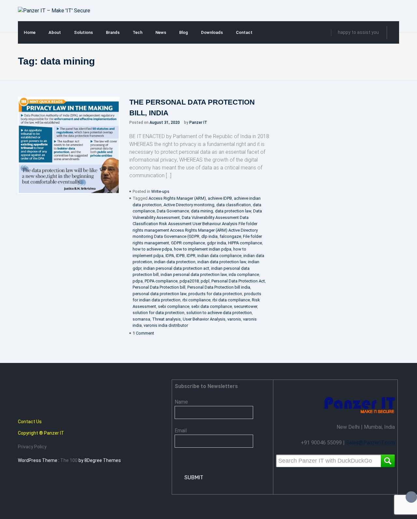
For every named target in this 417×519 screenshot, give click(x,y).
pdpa (138, 281)
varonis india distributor (166, 325)
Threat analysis (166, 319)
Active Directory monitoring (189, 204)
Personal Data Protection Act (238, 281)
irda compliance (244, 274)
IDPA (169, 255)
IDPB (180, 255)
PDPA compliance (161, 281)
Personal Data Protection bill (159, 287)
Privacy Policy (32, 446)
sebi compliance (173, 306)
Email (181, 430)
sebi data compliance (211, 306)
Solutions (83, 32)
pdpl (205, 281)
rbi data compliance (231, 299)
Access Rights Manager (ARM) (177, 198)
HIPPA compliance (245, 242)
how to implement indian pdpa (202, 249)
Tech (137, 32)
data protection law (233, 211)
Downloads (212, 32)
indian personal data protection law (194, 274)
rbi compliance (196, 299)
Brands (113, 32)
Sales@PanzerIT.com (370, 443)
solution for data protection (158, 312)
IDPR (191, 255)
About (55, 32)
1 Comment (143, 333)
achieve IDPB (220, 198)
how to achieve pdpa (152, 249)
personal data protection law (159, 293)
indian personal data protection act (176, 268)
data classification (233, 204)
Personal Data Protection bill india (218, 287)
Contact (244, 32)
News (160, 32)
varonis (234, 319)
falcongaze (230, 236)
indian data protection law (221, 261)
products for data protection (215, 293)
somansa (141, 319)
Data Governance (173, 211)
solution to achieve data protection (219, 312)
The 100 (69, 460)
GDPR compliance (188, 242)
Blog (183, 32)
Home (30, 32)
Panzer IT (198, 122)
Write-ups (160, 191)
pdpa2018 (189, 281)
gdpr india (216, 242)
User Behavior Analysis (204, 319)
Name (181, 402)
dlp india (209, 236)
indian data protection (174, 261)
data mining (202, 211)
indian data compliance (219, 255)
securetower (245, 306)
